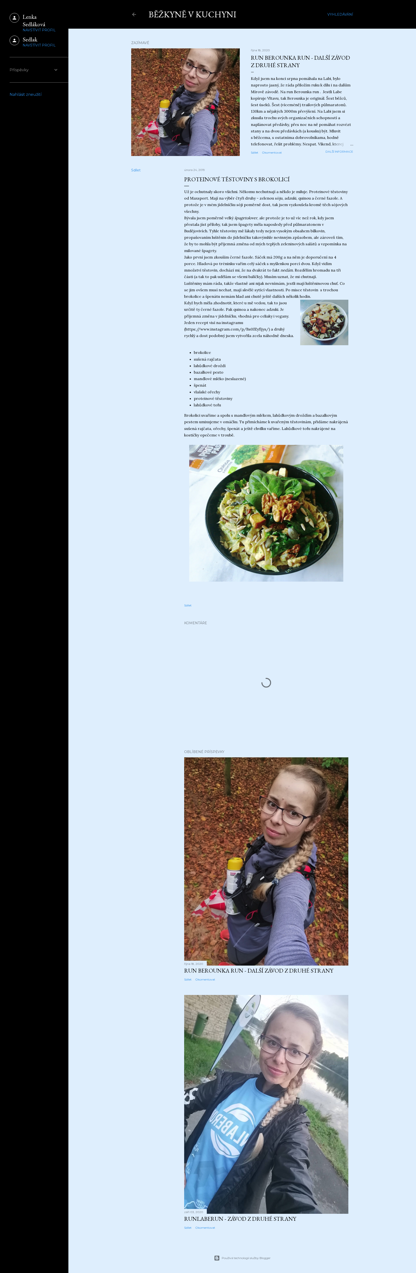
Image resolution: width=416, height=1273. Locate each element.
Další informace (339, 151)
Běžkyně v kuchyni (192, 14)
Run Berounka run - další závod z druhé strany (258, 970)
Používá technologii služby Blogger (246, 1258)
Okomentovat (272, 152)
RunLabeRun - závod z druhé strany (240, 1218)
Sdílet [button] (254, 152)
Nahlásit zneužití (26, 94)
